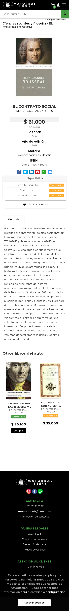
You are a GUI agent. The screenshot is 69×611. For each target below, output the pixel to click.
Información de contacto (34, 516)
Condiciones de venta (34, 539)
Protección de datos (34, 544)
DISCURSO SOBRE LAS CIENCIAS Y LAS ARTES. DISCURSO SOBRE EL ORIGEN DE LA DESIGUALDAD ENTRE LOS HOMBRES (18, 405)
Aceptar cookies (34, 602)
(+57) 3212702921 (34, 506)
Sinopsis (13, 219)
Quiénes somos (34, 566)
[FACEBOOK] (34, 491)
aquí (24, 592)
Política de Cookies (34, 549)
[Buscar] (65, 14)
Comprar (19, 430)
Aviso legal (34, 534)
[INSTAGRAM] (28, 491)
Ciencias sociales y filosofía (25, 23)
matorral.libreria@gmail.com (34, 511)
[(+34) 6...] (40, 491)
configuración (55, 592)
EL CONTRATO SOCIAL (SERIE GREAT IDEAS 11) (50, 404)
